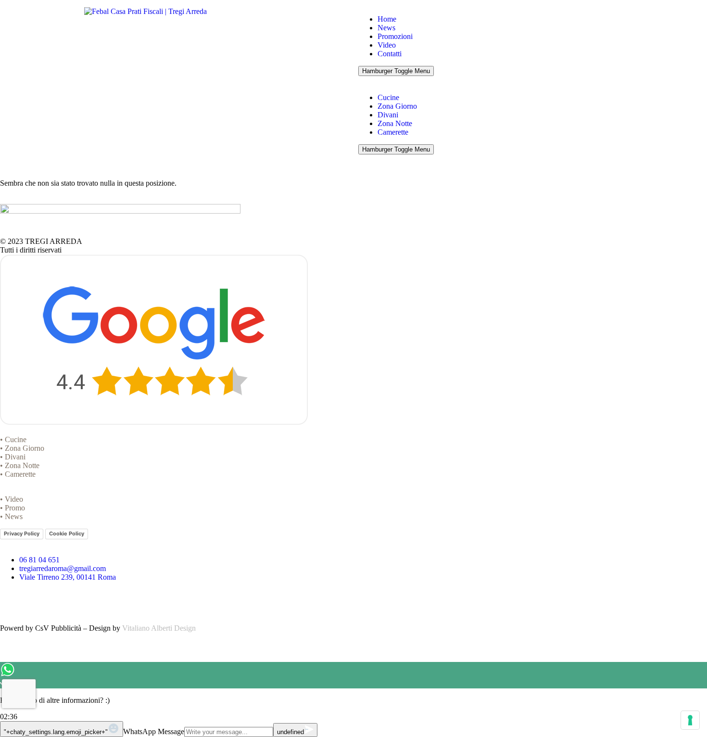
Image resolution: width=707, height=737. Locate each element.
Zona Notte (395, 123)
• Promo (12, 508)
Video (387, 45)
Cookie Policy (66, 533)
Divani (388, 115)
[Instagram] (38, 601)
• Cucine (13, 439)
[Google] (64, 601)
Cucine (388, 97)
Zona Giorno (397, 106)
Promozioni (395, 36)
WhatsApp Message (153, 731)
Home (387, 19)
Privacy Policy (21, 533)
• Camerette (18, 474)
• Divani (12, 457)
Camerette (393, 132)
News (386, 28)
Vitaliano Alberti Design (159, 628)
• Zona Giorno (22, 448)
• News (11, 516)
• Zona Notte (19, 465)
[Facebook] (12, 601)
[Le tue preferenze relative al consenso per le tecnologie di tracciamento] (690, 720)
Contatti (390, 54)
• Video (11, 499)
